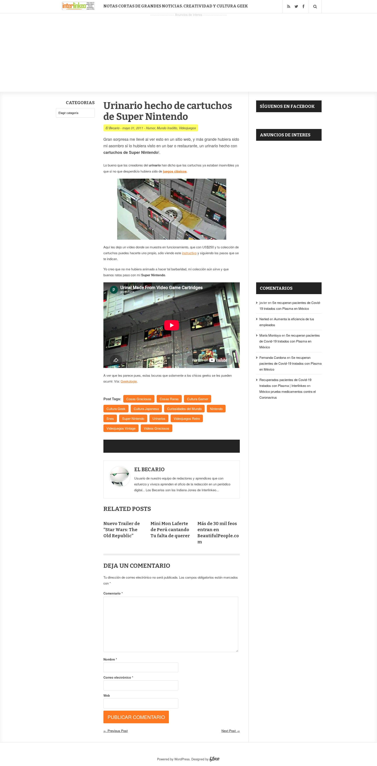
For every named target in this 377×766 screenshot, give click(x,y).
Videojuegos (187, 128)
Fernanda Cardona (272, 357)
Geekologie (129, 381)
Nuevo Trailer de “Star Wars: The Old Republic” (121, 529)
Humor (150, 128)
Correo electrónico (118, 677)
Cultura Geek (115, 408)
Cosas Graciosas (138, 399)
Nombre (110, 659)
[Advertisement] (188, 48)
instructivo (189, 253)
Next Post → (230, 730)
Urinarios (159, 418)
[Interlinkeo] (78, 8)
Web (106, 695)
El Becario (113, 128)
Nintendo (216, 408)
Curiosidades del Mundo (184, 408)
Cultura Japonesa (146, 408)
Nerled (264, 319)
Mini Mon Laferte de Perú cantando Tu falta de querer (170, 529)
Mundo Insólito (167, 128)
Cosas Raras (169, 399)
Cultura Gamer (197, 399)
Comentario (113, 593)
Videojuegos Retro (187, 418)
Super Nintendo (133, 418)
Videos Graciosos (156, 428)
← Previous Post (115, 730)
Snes (110, 418)
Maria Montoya (270, 335)
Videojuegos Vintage (120, 428)
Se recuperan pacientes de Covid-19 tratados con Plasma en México (289, 341)
